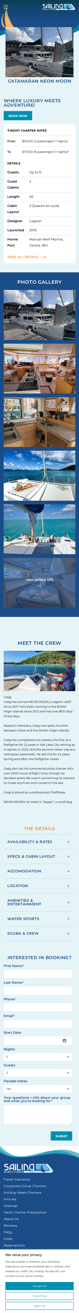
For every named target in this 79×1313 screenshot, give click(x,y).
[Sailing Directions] (58, 7)
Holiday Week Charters (22, 1192)
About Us (11, 1219)
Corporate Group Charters (25, 1186)
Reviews (10, 1225)
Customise (39, 1296)
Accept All (39, 1286)
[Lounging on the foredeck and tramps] (39, 476)
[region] (39, 1281)
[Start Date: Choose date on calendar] (64, 1040)
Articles (10, 1199)
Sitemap (11, 1206)
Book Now (17, 116)
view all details (23, 257)
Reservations (14, 1245)
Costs (8, 1239)
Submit (61, 1136)
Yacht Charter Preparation (25, 1212)
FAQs (8, 1232)
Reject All (39, 1306)
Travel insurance (17, 1179)
